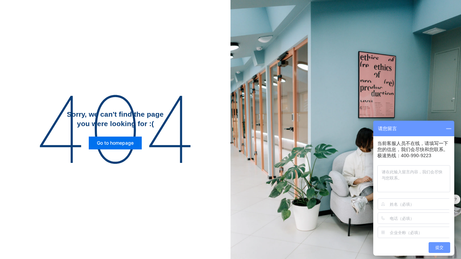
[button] (115, 143)
